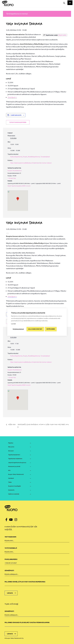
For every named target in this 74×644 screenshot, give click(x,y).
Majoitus (10, 443)
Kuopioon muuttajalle (14, 486)
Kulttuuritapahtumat (16, 157)
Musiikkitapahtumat (34, 157)
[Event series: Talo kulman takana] (7, 233)
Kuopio (25, 157)
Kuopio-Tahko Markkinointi (16, 474)
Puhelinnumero (11, 559)
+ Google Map (12, 178)
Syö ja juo (11, 451)
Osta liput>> (12, 97)
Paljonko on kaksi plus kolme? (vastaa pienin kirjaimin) (27, 622)
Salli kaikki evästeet (35, 329)
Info (9, 470)
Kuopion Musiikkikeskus (15, 170)
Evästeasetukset (18, 329)
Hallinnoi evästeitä (13, 494)
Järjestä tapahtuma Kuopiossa (17, 462)
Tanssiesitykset (45, 157)
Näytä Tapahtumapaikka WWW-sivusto (19, 186)
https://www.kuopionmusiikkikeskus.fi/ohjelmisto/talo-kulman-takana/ (31, 163)
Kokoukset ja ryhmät (14, 466)
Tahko (10, 482)
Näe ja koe (11, 447)
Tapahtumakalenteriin (17, 122)
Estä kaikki (51, 329)
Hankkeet (11, 478)
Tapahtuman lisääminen (15, 458)
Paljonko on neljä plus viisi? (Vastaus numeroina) (25, 582)
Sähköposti (9, 570)
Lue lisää (13, 323)
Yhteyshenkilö (11, 548)
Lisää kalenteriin (16, 115)
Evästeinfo (11, 490)
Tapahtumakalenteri (14, 455)
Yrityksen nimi (10, 537)
